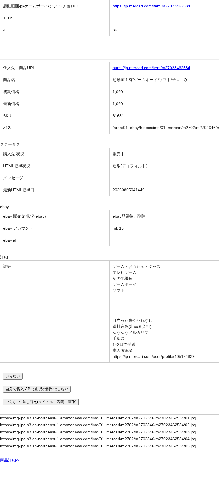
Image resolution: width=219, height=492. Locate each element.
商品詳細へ (10, 460)
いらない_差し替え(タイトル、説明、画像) (40, 402)
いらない (12, 376)
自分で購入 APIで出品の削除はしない (36, 389)
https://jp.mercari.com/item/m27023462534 (151, 6)
